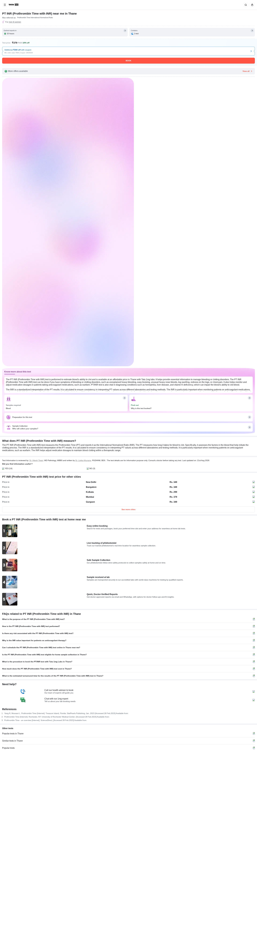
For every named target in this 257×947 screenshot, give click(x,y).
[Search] (245, 4)
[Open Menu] (4, 4)
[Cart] (251, 4)
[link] (14, 4)
